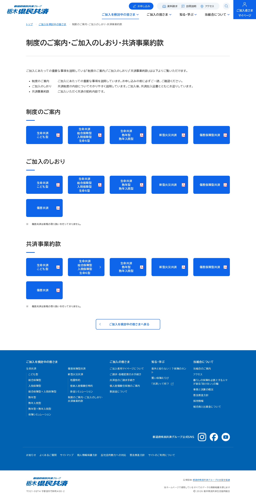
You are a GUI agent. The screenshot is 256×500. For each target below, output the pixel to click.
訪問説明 (191, 6)
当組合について (203, 361)
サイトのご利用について (161, 455)
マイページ (244, 13)
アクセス (209, 6)
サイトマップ (66, 455)
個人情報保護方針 (87, 455)
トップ (29, 24)
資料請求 (172, 6)
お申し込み (144, 6)
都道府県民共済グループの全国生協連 (211, 480)
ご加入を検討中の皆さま (52, 24)
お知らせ (31, 455)
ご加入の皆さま (120, 361)
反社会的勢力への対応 (113, 455)
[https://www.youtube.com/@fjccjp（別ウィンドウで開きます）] (226, 437)
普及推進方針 (137, 455)
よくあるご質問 (48, 455)
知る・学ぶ (158, 361)
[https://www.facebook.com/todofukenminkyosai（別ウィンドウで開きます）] (214, 437)
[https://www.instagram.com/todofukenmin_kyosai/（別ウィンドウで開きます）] (202, 437)
